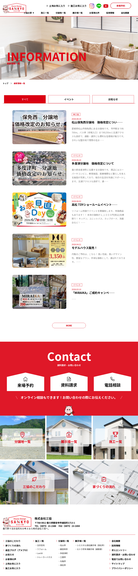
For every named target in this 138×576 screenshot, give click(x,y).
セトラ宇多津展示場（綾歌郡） (90, 549)
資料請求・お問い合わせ (123, 554)
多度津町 (64, 553)
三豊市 (63, 557)
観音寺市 (64, 549)
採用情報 (110, 12)
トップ (5, 83)
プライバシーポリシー (122, 568)
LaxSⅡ (40, 553)
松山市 (63, 545)
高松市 (63, 565)
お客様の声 (94, 12)
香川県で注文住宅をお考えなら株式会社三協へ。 (26, 528)
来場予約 (120, 5)
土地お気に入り (57, 5)
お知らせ (113, 99)
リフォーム (41, 549)
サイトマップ (118, 563)
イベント (69, 99)
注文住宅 (41, 545)
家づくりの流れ (12, 545)
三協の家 (28, 12)
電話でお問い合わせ (121, 559)
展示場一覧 (78, 12)
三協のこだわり (12, 541)
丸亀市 (63, 561)
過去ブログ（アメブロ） (17, 550)
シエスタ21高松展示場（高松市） (91, 545)
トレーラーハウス (44, 557)
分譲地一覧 (61, 12)
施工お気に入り (79, 5)
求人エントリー (119, 550)
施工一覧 (45, 12)
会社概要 (125, 12)
